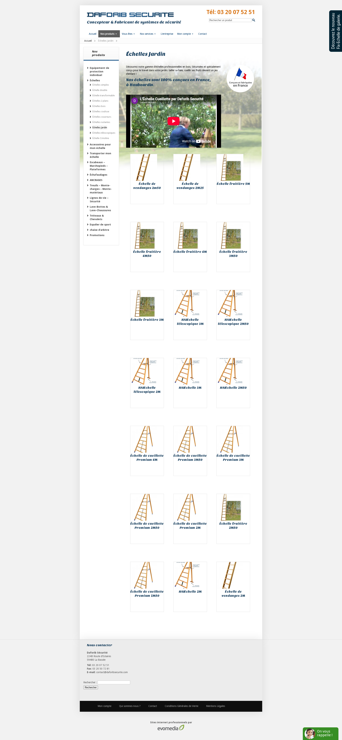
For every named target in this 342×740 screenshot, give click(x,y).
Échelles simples (100, 84)
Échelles (95, 80)
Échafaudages (98, 174)
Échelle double (99, 90)
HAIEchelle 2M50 (233, 388)
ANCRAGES (96, 180)
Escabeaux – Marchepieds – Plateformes (99, 166)
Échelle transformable (103, 95)
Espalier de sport (100, 224)
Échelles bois (98, 106)
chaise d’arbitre (99, 229)
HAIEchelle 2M (190, 592)
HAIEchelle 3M (190, 388)
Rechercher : (90, 682)
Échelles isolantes (101, 122)
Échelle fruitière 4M (190, 252)
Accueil (88, 40)
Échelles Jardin (99, 127)
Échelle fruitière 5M (233, 184)
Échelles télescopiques (103, 132)
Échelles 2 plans (100, 100)
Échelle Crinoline (100, 138)
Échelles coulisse (100, 111)
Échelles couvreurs (101, 116)
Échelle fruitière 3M (147, 320)
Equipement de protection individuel (99, 72)
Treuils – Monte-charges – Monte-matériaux (101, 189)
